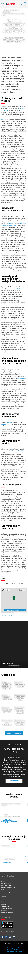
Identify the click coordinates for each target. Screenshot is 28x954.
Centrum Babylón (18, 451)
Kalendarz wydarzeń (7, 912)
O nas (3, 881)
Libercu (9, 422)
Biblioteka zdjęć (6, 889)
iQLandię (4, 424)
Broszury (4, 910)
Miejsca (3, 902)
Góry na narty (7, 12)
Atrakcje (6, 10)
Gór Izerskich (21, 378)
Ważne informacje (6, 908)
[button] (21, 3)
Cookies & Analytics (13, 949)
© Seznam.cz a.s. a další (21, 612)
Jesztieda (18, 289)
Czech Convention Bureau (9, 887)
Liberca (10, 224)
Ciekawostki (5, 906)
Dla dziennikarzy (6, 885)
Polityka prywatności (13, 948)
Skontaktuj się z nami (7, 892)
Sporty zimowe (14, 10)
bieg (2, 119)
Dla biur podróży (6, 883)
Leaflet (14, 612)
